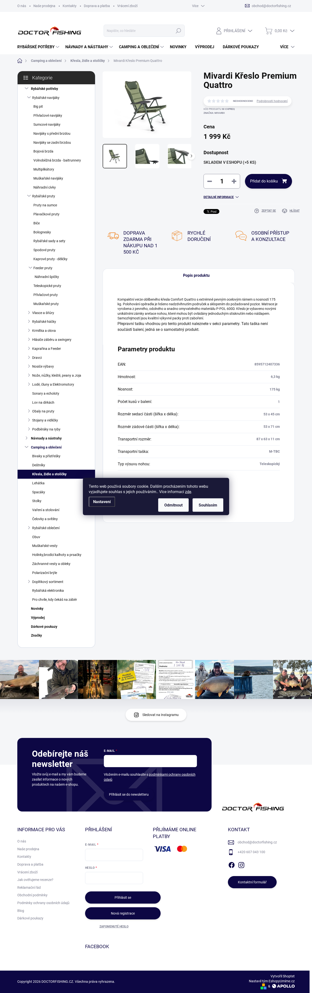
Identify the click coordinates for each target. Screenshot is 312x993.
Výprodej (38, 618)
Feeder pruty (42, 268)
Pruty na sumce (45, 205)
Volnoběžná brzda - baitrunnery (57, 160)
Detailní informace (219, 197)
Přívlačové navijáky (47, 115)
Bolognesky (42, 232)
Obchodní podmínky (32, 895)
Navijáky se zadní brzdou (52, 142)
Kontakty (70, 6)
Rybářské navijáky (45, 98)
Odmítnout (173, 505)
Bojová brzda (43, 151)
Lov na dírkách (43, 402)
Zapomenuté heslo (113, 926)
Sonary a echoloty (45, 393)
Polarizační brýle (44, 573)
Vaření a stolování (45, 510)
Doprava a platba (97, 6)
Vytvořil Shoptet (283, 976)
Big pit (38, 106)
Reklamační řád (29, 887)
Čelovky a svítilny (45, 519)
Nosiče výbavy (43, 366)
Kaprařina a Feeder (46, 349)
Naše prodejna (44, 6)
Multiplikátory (43, 169)
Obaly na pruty (43, 411)
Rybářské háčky (44, 322)
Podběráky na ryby (46, 429)
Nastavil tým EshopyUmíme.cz (272, 981)
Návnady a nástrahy (46, 438)
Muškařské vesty (45, 546)
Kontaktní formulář (252, 882)
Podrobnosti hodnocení (272, 101)
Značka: (214, 113)
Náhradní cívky (44, 187)
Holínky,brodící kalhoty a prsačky (56, 555)
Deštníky (38, 465)
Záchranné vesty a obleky (51, 564)
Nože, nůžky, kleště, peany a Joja (56, 375)
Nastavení (102, 501)
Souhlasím (208, 505)
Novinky (37, 609)
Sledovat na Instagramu (160, 715)
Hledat (179, 31)
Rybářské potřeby (44, 89)
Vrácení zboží (127, 6)
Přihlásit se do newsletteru (129, 794)
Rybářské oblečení (45, 528)
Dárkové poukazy (44, 627)
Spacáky (38, 492)
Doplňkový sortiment (47, 582)
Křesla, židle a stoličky (49, 474)
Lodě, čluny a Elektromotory (53, 384)
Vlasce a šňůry (43, 313)
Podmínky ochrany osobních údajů (43, 903)
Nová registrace (123, 913)
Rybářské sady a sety (49, 241)
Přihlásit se (123, 897)
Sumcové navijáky (46, 124)
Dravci (37, 358)
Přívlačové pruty (45, 295)
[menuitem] (38, 47)
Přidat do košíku (264, 181)
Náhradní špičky (47, 277)
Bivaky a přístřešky (46, 456)
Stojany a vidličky (45, 420)
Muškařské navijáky (48, 178)
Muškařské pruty (46, 304)
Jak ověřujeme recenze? (35, 880)
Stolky (36, 501)
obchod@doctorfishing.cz (257, 842)
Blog (20, 911)
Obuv (36, 537)
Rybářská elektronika (48, 590)
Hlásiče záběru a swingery (51, 340)
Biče (36, 223)
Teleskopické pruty (47, 286)
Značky (36, 635)
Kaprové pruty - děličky (50, 259)
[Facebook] (231, 864)
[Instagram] (241, 864)
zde (188, 491)
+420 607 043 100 (251, 852)
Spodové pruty (44, 250)
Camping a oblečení (46, 447)
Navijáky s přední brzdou (51, 133)
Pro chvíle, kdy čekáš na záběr (54, 600)
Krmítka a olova (44, 331)
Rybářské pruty (43, 196)
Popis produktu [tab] (196, 275)
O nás (21, 6)
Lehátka (38, 483)
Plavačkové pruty (46, 214)
